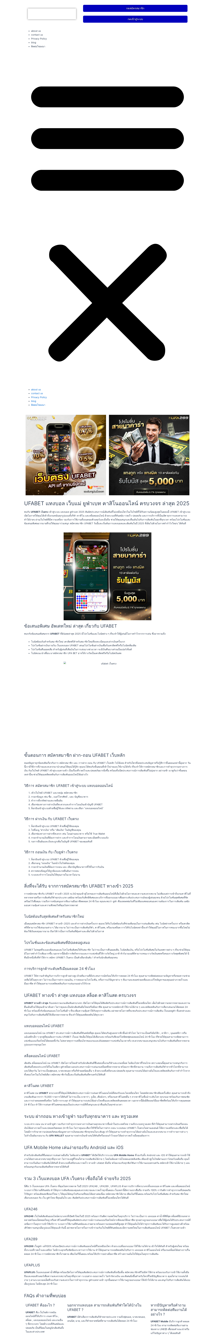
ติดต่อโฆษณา (38, 46)
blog (33, 42)
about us (36, 30)
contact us (37, 34)
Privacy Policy (39, 38)
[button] (107, 220)
